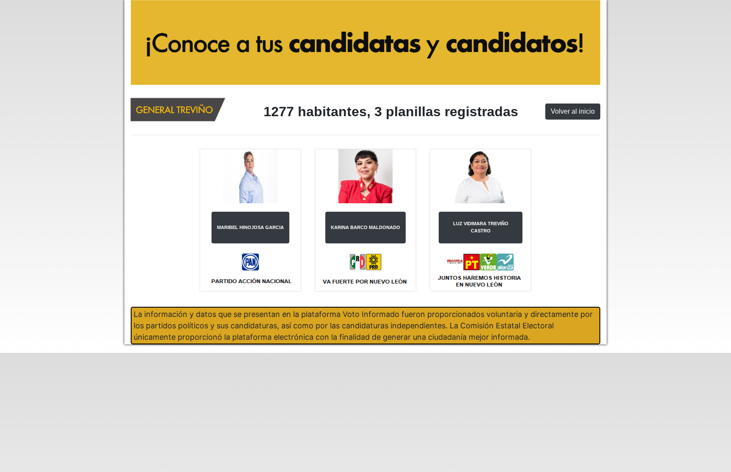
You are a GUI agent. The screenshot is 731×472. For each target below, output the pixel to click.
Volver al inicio (573, 111)
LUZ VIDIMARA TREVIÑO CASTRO (480, 227)
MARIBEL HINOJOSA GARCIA (250, 227)
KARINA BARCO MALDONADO (365, 227)
